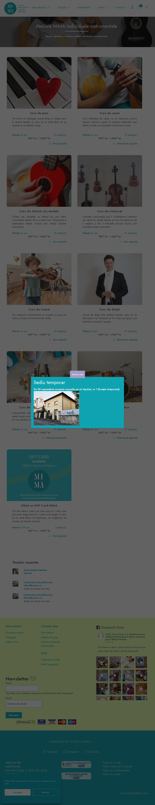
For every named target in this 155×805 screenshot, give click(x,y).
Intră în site (77, 374)
